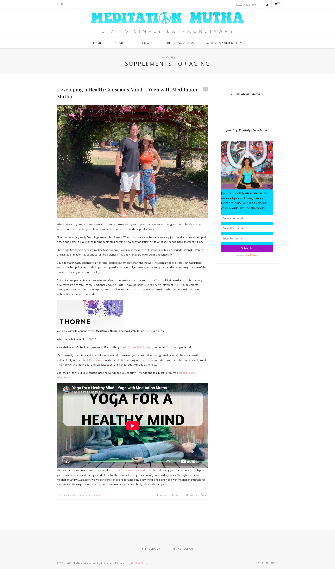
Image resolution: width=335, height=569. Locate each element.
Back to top (266, 563)
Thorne (159, 280)
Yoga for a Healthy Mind (129, 470)
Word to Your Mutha (224, 43)
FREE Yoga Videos (180, 43)
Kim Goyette (92, 495)
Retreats (145, 43)
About (120, 43)
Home (97, 43)
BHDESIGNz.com (140, 563)
